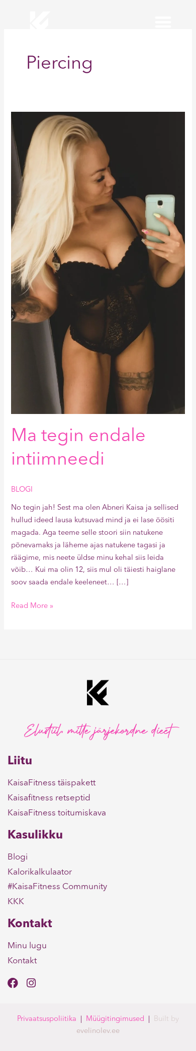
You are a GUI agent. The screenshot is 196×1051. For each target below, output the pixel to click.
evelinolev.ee (98, 1031)
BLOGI (22, 490)
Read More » (32, 605)
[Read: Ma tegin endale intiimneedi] (97, 263)
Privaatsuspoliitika (46, 1019)
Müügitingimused (115, 1019)
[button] (163, 22)
